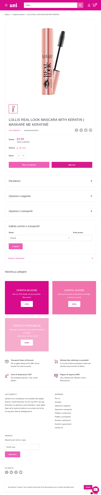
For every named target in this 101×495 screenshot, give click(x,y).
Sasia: (11, 156)
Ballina (7, 14)
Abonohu (13, 454)
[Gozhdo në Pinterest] (81, 130)
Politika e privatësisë (63, 417)
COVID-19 (59, 428)
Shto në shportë (29, 165)
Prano (88, 487)
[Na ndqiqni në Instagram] (16, 472)
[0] (94, 5)
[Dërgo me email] (90, 130)
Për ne (57, 398)
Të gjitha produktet (18, 14)
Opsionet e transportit (63, 409)
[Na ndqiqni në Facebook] (6, 472)
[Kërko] (80, 5)
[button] (95, 493)
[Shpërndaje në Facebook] (76, 130)
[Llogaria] (89, 5)
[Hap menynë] (6, 5)
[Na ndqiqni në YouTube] (20, 472)
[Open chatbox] (95, 489)
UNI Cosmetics (14, 130)
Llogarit (15, 246)
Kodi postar (78, 232)
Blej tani (71, 165)
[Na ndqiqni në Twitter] (11, 472)
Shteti (11, 232)
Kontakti (58, 402)
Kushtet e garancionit (63, 424)
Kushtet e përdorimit (63, 420)
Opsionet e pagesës (62, 406)
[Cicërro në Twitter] (86, 130)
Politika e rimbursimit (16, 258)
